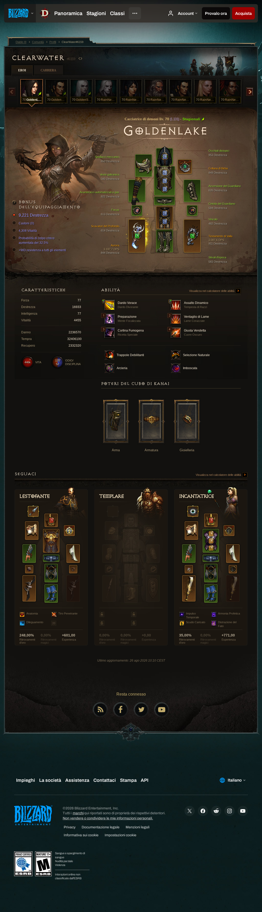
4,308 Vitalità (28, 231)
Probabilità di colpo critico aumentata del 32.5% (36, 240)
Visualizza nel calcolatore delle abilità (212, 290)
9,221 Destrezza (33, 215)
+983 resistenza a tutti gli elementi (42, 250)
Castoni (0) (26, 223)
